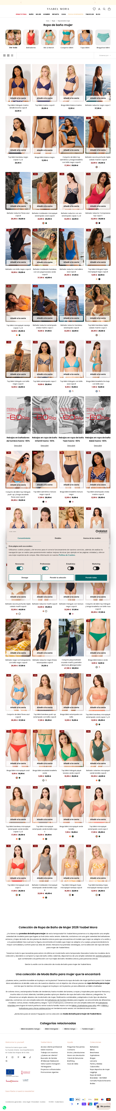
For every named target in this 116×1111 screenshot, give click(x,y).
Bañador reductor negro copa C (98, 105)
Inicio (47, 21)
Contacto (71, 1050)
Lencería (93, 1061)
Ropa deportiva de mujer (100, 1069)
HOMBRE (46, 14)
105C (105, 95)
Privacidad (35, 1102)
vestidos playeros (102, 956)
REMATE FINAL (21, 14)
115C (97, 99)
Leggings (93, 1072)
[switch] (45, 568)
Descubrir (18, 445)
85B (10, 98)
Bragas (92, 1058)
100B (25, 98)
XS (90, 374)
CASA (63, 14)
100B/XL (71, 151)
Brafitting (71, 1061)
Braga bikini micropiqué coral (18, 770)
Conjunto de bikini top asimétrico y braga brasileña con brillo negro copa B (71, 159)
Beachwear (94, 1052)
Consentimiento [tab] (24, 538)
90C (90, 95)
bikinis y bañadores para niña (84, 1005)
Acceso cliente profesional (51, 1047)
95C (95, 95)
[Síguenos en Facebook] (6, 1057)
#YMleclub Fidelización (50, 1061)
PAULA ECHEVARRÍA (75, 14)
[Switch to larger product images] (4, 55)
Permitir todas (91, 578)
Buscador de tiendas (49, 1058)
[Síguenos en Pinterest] (18, 1057)
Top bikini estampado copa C (44, 381)
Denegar (25, 578)
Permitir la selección (58, 578)
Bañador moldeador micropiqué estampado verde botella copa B (44, 887)
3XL (45, 151)
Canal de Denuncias (75, 1058)
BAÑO (31, 14)
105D (20, 151)
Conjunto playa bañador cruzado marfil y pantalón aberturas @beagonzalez (71, 662)
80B (11, 259)
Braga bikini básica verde (98, 660)
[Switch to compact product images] (12, 55)
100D (15, 151)
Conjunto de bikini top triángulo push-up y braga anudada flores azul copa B (18, 494)
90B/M (71, 147)
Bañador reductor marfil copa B (44, 604)
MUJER (38, 14)
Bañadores (94, 1047)
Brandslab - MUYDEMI (98, 1078)
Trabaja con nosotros (49, 1052)
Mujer (53, 21)
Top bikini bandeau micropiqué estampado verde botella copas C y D (18, 829)
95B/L (78, 147)
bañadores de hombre (57, 1000)
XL (75, 98)
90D (20, 147)
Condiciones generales (13, 1102)
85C (10, 144)
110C (92, 99)
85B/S (65, 147)
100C (100, 95)
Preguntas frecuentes (76, 1047)
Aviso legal (26, 1102)
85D (16, 147)
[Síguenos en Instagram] (12, 1057)
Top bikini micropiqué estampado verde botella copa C (44, 829)
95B (20, 98)
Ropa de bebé (95, 1075)
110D (74, 207)
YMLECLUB (90, 14)
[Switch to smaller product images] (8, 55)
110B (13, 207)
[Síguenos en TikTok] (30, 1057)
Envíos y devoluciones (76, 1052)
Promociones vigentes (49, 1072)
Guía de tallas (72, 1064)
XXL (79, 98)
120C (103, 99)
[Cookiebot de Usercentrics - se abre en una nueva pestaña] (97, 531)
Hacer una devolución (76, 1055)
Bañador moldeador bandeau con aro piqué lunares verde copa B (44, 272)
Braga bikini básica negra (44, 157)
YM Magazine (46, 1066)
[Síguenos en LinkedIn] (6, 1061)
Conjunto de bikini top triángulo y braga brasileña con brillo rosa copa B (97, 606)
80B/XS (11, 482)
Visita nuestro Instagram (50, 1064)
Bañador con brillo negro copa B (18, 269)
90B (15, 98)
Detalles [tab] (58, 538)
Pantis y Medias (96, 1064)
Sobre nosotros (47, 1050)
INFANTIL (55, 14)
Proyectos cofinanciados (50, 1069)
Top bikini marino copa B (44, 105)
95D (25, 147)
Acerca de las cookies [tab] (92, 538)
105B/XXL (22, 708)
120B (22, 207)
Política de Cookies (67, 555)
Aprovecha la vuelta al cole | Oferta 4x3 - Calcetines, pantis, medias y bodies (58, 2)
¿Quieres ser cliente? (49, 1055)
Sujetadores (94, 1055)
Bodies (92, 1083)
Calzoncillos (94, 1066)
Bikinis (92, 1050)
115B (18, 207)
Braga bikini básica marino (71, 105)
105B (44, 99)
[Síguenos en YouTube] (24, 1057)
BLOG (98, 14)
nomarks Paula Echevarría (100, 1081)
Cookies (42, 1102)
